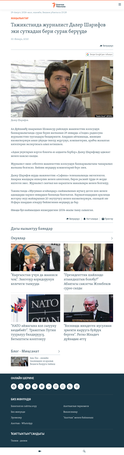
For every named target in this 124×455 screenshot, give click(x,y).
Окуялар (18, 238)
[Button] (106, 46)
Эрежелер (16, 418)
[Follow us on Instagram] (56, 386)
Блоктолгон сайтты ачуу (24, 406)
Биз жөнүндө (18, 412)
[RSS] (70, 386)
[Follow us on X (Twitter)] (21, 386)
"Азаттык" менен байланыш (78, 418)
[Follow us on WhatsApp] (63, 386)
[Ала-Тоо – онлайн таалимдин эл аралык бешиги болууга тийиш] (19, 361)
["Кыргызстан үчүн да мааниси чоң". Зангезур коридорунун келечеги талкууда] (35, 257)
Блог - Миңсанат (25, 351)
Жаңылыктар (19, 18)
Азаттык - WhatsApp (22, 423)
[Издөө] (84, 451)
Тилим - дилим (19, 441)
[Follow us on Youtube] (28, 386)
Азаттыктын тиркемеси (76, 406)
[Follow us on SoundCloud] (49, 386)
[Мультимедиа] (39, 451)
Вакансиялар (70, 412)
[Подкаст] (77, 386)
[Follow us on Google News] (42, 386)
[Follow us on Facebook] (14, 386)
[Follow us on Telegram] (35, 386)
